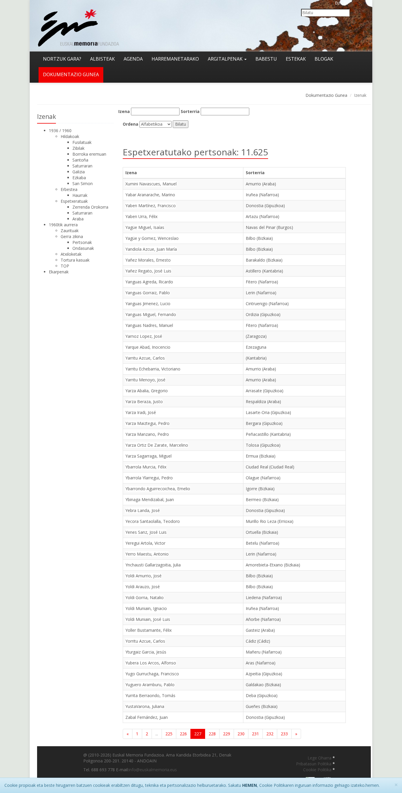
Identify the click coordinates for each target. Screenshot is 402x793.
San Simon (82, 183)
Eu (337, 3)
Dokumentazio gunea (71, 74)
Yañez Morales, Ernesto (148, 260)
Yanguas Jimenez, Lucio (147, 303)
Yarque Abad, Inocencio (147, 347)
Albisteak (102, 59)
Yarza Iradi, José (140, 412)
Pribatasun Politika (314, 764)
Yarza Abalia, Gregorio (146, 390)
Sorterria (190, 111)
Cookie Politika (318, 769)
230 (241, 734)
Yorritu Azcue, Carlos (145, 641)
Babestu (266, 59)
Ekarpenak (59, 272)
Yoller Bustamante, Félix (148, 630)
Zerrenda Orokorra (90, 207)
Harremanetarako (175, 59)
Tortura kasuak (75, 260)
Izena (124, 111)
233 (284, 734)
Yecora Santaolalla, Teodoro (152, 521)
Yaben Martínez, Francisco (150, 205)
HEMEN (249, 785)
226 (183, 734)
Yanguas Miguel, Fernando (150, 314)
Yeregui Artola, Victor (145, 543)
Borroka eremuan (89, 154)
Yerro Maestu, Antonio (147, 554)
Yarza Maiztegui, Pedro (147, 423)
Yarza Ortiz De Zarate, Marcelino (156, 445)
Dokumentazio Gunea (326, 95)
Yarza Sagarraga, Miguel (148, 456)
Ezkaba (79, 177)
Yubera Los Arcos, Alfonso (150, 663)
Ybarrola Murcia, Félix (145, 467)
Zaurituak (70, 230)
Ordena (130, 124)
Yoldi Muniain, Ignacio (146, 608)
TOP (65, 266)
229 (226, 734)
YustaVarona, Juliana (144, 706)
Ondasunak (83, 248)
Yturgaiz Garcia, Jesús (145, 652)
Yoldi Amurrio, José (143, 575)
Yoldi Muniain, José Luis (147, 619)
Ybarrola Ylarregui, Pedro (149, 478)
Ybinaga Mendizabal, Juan (149, 499)
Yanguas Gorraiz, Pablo (147, 292)
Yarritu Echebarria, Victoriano (152, 369)
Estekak (296, 59)
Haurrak (79, 195)
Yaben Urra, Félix (141, 216)
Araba (78, 219)
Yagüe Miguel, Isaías (144, 227)
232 (269, 734)
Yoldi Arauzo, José (142, 586)
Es (346, 3)
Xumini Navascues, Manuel (151, 184)
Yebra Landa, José (142, 510)
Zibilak (78, 148)
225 (168, 734)
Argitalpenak (226, 59)
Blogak (324, 59)
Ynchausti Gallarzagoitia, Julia (153, 565)
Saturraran (82, 166)
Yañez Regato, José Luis (148, 271)
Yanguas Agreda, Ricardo (149, 282)
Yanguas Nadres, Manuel (149, 325)
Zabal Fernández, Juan (146, 717)
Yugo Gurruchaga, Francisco (152, 673)
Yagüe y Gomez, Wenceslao (152, 238)
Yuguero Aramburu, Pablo (150, 684)
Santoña (80, 160)
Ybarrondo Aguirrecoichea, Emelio (157, 488)
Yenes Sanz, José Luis (146, 532)
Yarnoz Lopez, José (143, 336)
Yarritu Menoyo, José (145, 380)
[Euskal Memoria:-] (78, 25)
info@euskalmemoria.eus (153, 769)
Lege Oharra (320, 758)
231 (255, 734)
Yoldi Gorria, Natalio (144, 597)
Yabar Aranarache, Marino (150, 194)
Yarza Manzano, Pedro (147, 434)
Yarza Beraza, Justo (144, 401)
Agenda (133, 59)
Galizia (78, 171)
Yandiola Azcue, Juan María (151, 249)
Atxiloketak (71, 254)
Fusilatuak (82, 142)
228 (212, 734)
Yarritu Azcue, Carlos (145, 358)
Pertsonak (82, 242)
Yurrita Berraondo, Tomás (150, 695)
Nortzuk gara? (62, 59)
